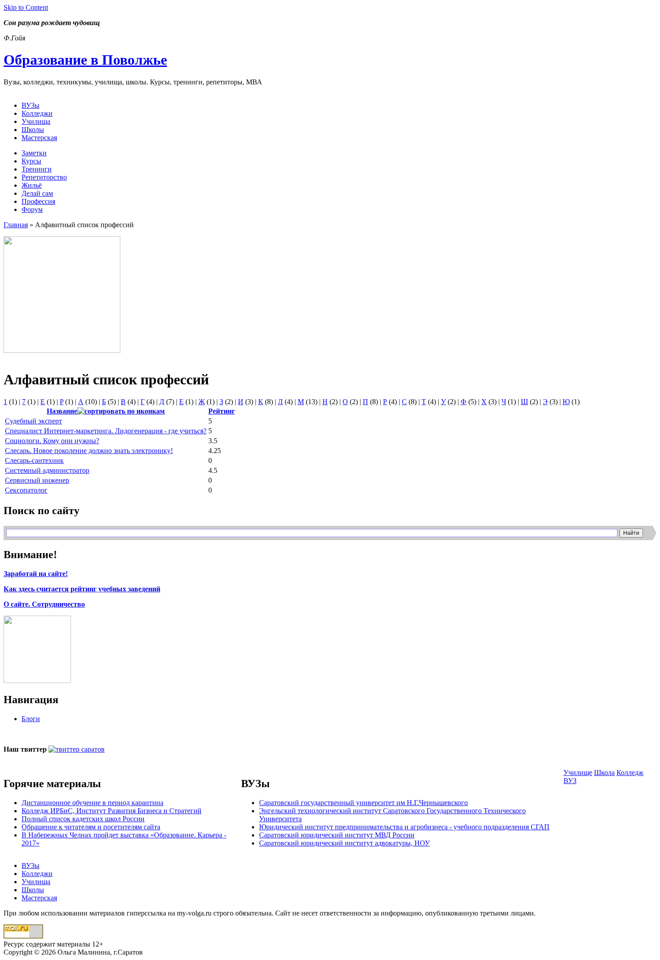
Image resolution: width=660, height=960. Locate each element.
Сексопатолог (26, 490)
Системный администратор (47, 470)
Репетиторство (44, 177)
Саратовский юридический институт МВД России (336, 835)
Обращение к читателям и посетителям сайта (91, 827)
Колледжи (37, 113)
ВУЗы (31, 105)
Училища (36, 121)
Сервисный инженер (37, 480)
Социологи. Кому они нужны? (52, 441)
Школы (33, 129)
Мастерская (39, 137)
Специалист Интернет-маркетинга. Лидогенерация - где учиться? (106, 431)
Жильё (32, 185)
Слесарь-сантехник (34, 460)
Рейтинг (221, 411)
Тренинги (37, 169)
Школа (604, 772)
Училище (577, 772)
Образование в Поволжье (85, 60)
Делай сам (37, 193)
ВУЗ (569, 780)
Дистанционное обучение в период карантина (92, 802)
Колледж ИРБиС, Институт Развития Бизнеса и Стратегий (112, 811)
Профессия (38, 201)
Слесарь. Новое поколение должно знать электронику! (89, 450)
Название (62, 411)
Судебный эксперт (33, 421)
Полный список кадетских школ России (83, 819)
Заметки (34, 153)
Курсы (31, 161)
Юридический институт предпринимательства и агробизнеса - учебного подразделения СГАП (404, 827)
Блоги (31, 718)
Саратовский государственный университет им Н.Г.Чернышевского (363, 802)
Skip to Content (26, 7)
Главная (16, 225)
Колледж (629, 772)
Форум (32, 209)
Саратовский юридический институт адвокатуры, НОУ (344, 843)
